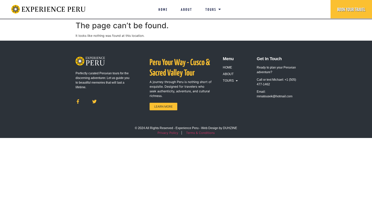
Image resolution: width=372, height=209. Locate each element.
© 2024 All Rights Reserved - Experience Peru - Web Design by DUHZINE (186, 128)
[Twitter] (94, 101)
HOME (163, 9)
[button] (163, 106)
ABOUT (186, 9)
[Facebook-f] (78, 101)
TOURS (210, 9)
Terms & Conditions (200, 133)
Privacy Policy (168, 133)
